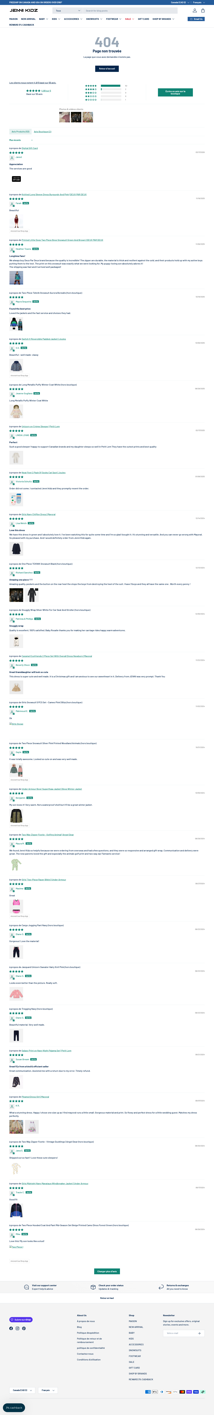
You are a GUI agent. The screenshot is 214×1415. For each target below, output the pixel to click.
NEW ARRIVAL (28, 18)
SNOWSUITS (92, 18)
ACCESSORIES (71, 18)
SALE (128, 18)
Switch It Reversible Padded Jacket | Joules (44, 338)
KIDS (54, 18)
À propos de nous (86, 1321)
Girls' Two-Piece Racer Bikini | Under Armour (44, 879)
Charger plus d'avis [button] (107, 1271)
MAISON (13, 18)
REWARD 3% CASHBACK (21, 24)
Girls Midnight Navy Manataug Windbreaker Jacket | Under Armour (55, 1183)
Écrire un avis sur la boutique (175, 92)
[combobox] (115, 10)
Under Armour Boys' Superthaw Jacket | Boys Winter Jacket (52, 788)
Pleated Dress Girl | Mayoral (35, 1096)
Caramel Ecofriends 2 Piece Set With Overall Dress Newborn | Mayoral (57, 656)
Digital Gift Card (30, 148)
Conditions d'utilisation (89, 1359)
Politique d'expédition (88, 1332)
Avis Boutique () (42, 131)
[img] (38, 90)
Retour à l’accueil (107, 68)
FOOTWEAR (112, 18)
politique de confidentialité (91, 1347)
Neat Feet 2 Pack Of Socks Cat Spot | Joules (44, 472)
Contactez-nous (85, 1353)
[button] (203, 10)
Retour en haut (107, 1298)
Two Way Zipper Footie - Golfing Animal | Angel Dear (48, 834)
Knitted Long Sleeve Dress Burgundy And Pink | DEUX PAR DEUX (54, 194)
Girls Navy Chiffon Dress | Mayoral (38, 514)
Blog (79, 1326)
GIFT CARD (143, 18)
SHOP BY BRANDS (162, 18)
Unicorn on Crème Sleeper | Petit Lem (41, 426)
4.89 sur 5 (46, 90)
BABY (42, 18)
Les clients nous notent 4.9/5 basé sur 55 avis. (32, 82)
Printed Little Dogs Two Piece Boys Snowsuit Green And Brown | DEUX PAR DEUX (62, 240)
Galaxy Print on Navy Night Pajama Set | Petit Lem (46, 1050)
